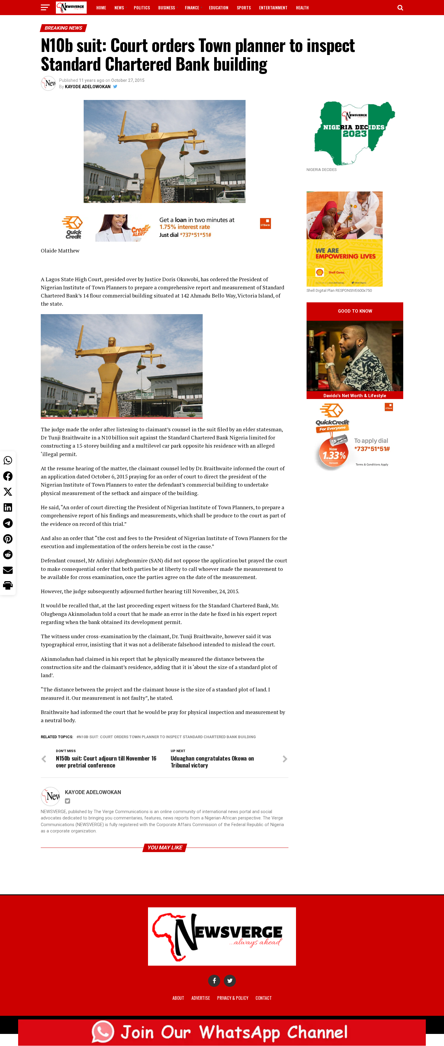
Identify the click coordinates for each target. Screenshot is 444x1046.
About (178, 998)
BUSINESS (166, 7)
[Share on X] (7, 491)
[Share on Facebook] (7, 476)
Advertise (200, 998)
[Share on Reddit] (7, 554)
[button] (7, 586)
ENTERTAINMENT (273, 7)
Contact (264, 998)
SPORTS (244, 7)
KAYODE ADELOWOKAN (88, 86)
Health (302, 7)
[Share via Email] (7, 570)
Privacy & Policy (232, 998)
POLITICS (142, 7)
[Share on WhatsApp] (7, 460)
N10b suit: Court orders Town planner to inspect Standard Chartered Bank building (167, 737)
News (119, 7)
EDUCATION (218, 7)
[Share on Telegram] (7, 523)
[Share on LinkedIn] (7, 507)
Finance (192, 7)
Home (101, 7)
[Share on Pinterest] (7, 539)
